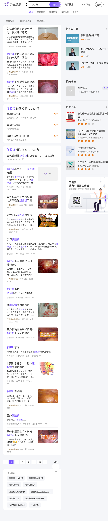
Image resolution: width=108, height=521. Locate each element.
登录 (99, 4)
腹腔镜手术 (14, 484)
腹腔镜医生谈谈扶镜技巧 (41, 492)
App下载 (86, 4)
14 (40, 462)
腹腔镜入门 (14, 498)
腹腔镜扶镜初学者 (17, 491)
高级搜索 (69, 4)
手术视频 (35, 505)
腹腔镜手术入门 (36, 478)
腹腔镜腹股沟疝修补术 (35, 498)
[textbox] (38, 4)
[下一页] (45, 462)
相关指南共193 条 (23, 150)
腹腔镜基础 (30, 484)
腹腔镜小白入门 (16, 478)
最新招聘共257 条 (23, 108)
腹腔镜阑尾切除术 (17, 505)
